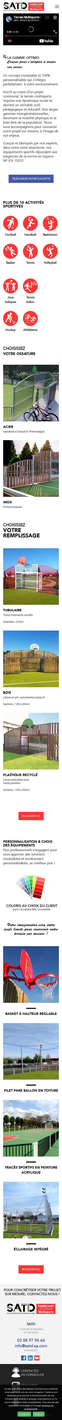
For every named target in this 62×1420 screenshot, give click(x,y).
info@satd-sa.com (31, 1346)
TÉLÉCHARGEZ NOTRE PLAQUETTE (31, 178)
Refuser (38, 1414)
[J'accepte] (58, 1402)
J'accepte (24, 1414)
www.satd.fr (31, 1350)
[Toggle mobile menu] (57, 6)
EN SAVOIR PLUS (31, 816)
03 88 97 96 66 (31, 1340)
